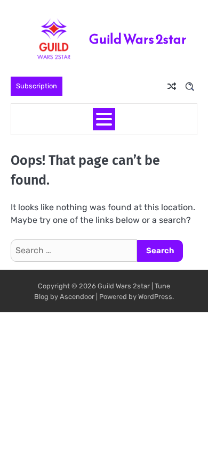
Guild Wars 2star (138, 39)
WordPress (155, 297)
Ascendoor (77, 297)
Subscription (36, 86)
